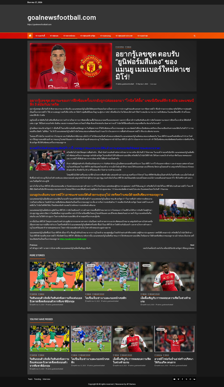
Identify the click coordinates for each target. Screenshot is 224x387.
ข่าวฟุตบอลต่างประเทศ (124, 36)
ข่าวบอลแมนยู (105, 36)
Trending (37, 379)
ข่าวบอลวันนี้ (40, 36)
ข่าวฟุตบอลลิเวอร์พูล (87, 36)
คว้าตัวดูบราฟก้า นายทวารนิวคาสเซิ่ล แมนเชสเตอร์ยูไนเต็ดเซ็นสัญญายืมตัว (60, 246)
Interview (46, 379)
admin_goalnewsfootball (126, 84)
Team (30, 379)
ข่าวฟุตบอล (54, 36)
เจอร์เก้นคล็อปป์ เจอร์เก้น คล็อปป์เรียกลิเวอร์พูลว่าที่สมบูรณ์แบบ (168, 246)
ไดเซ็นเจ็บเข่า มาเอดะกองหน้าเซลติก (105, 297)
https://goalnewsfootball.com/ (73, 239)
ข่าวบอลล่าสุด (143, 36)
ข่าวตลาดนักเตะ (69, 36)
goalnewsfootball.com (61, 17)
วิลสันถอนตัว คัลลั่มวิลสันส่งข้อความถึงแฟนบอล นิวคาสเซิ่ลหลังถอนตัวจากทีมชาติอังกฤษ (49, 362)
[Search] (194, 36)
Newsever (119, 384)
